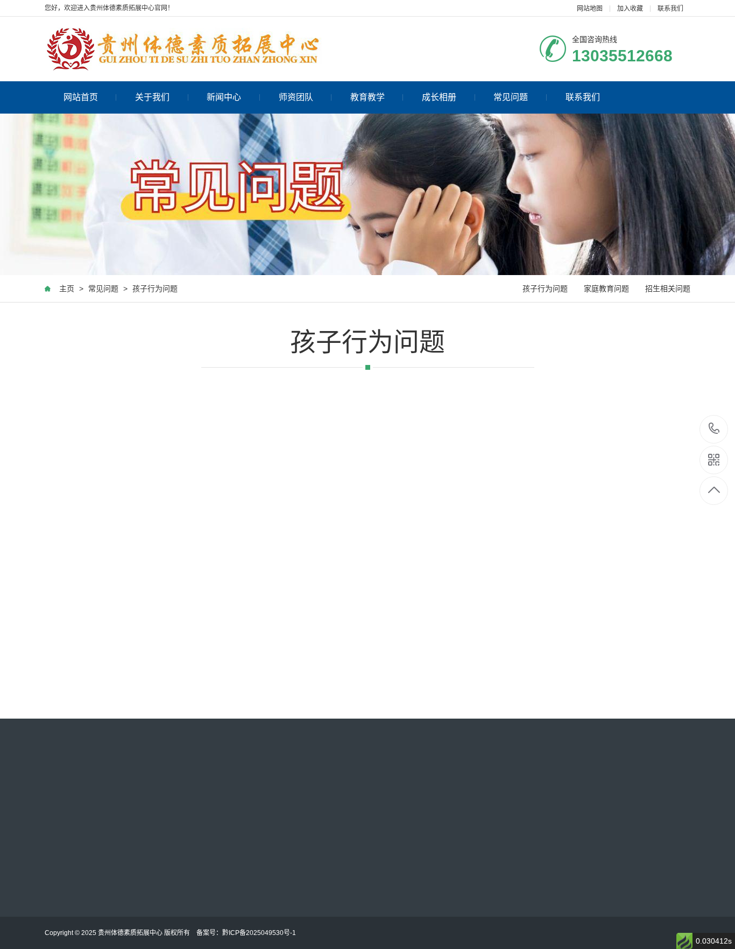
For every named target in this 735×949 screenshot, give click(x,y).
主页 (66, 288)
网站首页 (80, 97)
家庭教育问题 (606, 288)
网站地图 (590, 8)
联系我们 (670, 8)
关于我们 (152, 97)
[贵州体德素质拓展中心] (183, 49)
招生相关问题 (667, 288)
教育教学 (367, 97)
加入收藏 (630, 8)
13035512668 (714, 429)
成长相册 (439, 97)
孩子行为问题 (155, 288)
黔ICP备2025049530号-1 (259, 933)
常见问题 (510, 97)
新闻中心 (224, 97)
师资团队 (296, 97)
